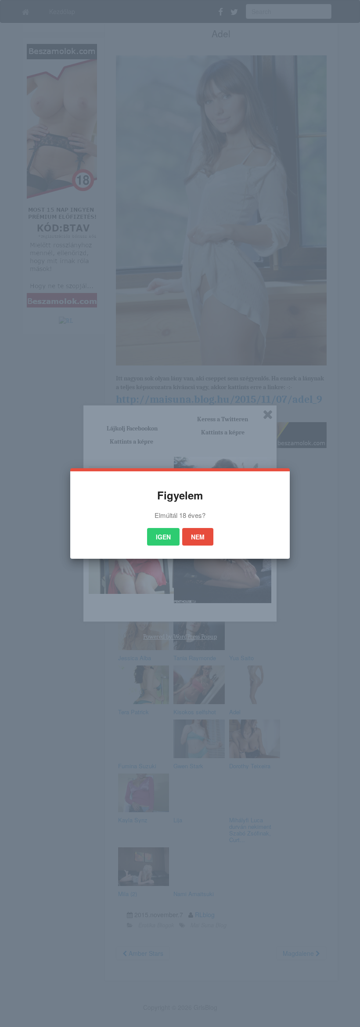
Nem (198, 536)
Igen (163, 536)
